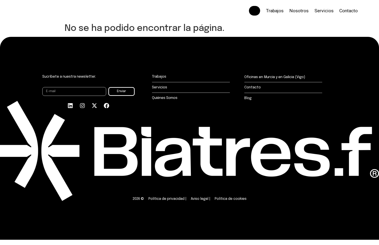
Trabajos (275, 10)
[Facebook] (106, 105)
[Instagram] (82, 105)
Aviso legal (199, 199)
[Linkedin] (70, 105)
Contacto (348, 10)
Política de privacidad (166, 199)
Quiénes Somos (164, 98)
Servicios (324, 10)
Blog (248, 98)
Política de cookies (231, 199)
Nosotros (299, 10)
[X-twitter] (94, 105)
